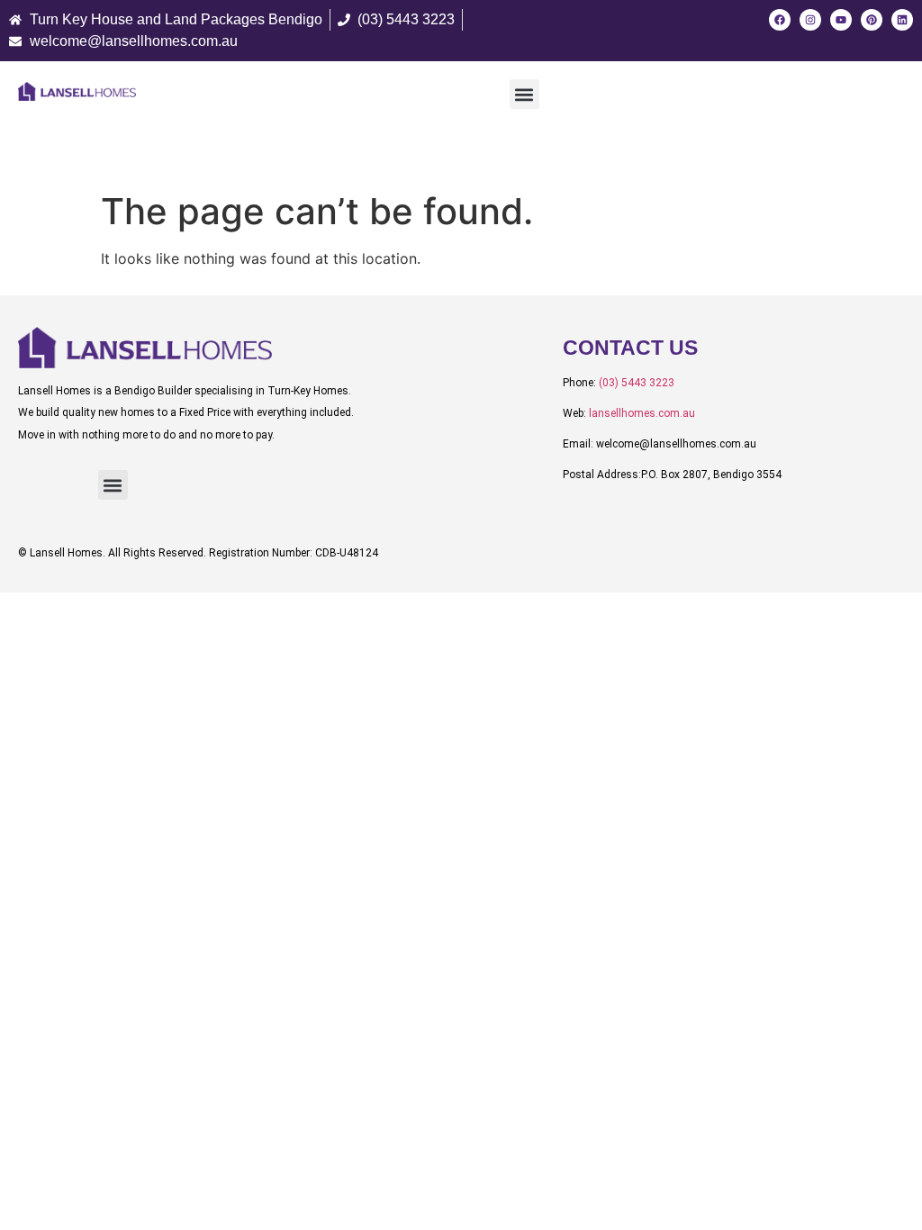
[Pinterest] (871, 20)
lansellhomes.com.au (642, 413)
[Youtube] (841, 20)
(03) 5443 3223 (636, 382)
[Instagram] (810, 20)
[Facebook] (780, 20)
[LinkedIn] (902, 20)
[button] (524, 94)
